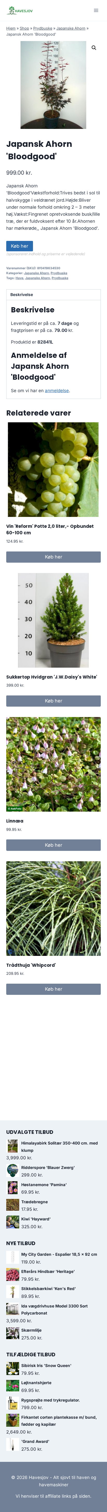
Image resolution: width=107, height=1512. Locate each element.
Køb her (19, 246)
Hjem (11, 28)
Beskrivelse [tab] (21, 294)
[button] (94, 47)
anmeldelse (57, 390)
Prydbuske (42, 28)
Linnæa (14, 821)
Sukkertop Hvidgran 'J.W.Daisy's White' (51, 677)
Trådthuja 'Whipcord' (31, 965)
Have (19, 278)
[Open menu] (96, 10)
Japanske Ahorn (70, 28)
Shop (24, 28)
